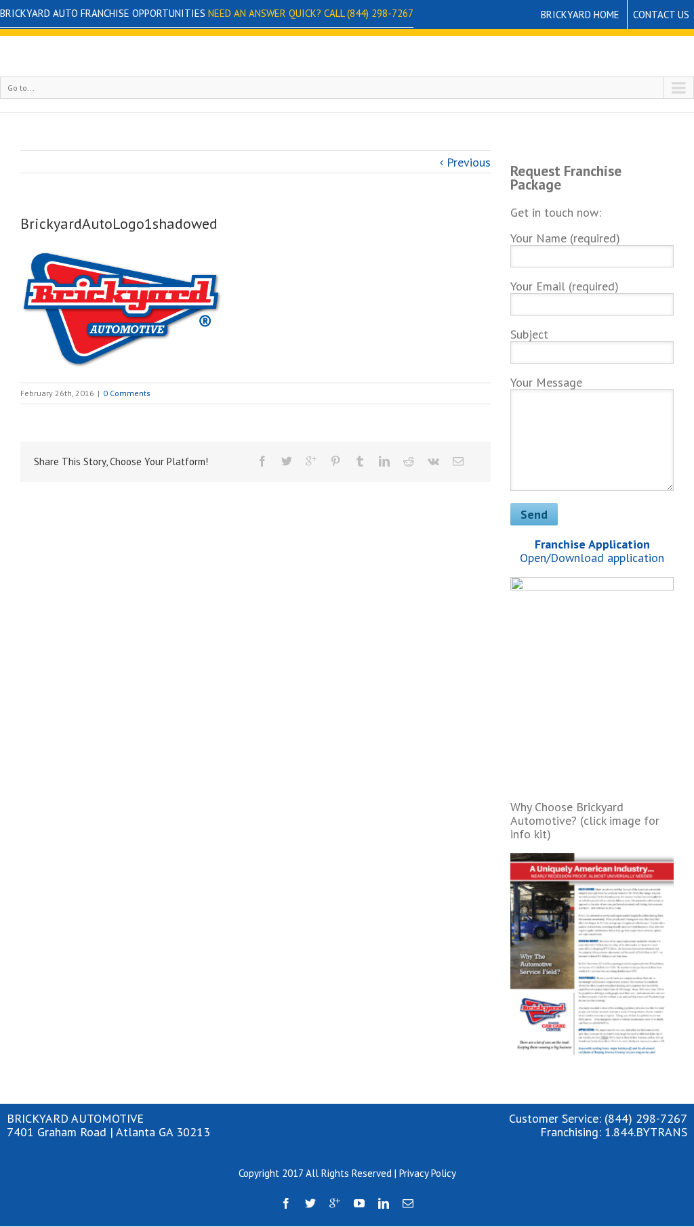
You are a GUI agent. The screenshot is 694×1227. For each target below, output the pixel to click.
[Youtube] (359, 1203)
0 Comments (126, 393)
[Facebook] (262, 461)
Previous (469, 162)
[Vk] (433, 461)
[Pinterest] (335, 461)
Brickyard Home (580, 14)
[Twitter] (286, 461)
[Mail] (458, 461)
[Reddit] (408, 461)
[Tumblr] (359, 461)
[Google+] (311, 461)
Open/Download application (592, 550)
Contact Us (661, 14)
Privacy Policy (427, 1173)
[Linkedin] (384, 461)
